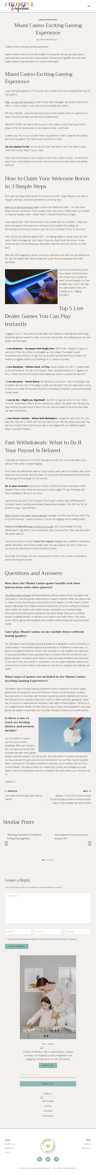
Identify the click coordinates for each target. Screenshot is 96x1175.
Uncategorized (48, 20)
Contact (86, 1148)
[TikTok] (48, 1159)
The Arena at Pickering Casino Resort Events (23, 795)
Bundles (10, 1148)
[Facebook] (56, 1159)
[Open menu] (88, 6)
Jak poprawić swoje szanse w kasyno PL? (71, 837)
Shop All (10, 1144)
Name (10, 931)
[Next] (89, 843)
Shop (7, 1140)
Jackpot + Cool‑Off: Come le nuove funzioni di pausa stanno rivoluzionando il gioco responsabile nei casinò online (70, 797)
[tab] (43, 860)
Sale (7, 1152)
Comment (12, 895)
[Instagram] (39, 1159)
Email (39, 931)
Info (88, 1140)
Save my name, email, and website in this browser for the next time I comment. (42, 939)
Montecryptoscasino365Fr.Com (38, 602)
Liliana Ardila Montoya (48, 39)
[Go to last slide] (6, 843)
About (87, 1144)
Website (70, 931)
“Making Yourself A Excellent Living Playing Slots (24, 837)
